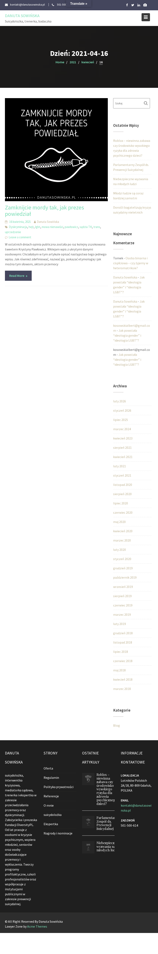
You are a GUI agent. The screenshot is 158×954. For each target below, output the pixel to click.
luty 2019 (119, 624)
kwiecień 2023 (122, 438)
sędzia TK (86, 227)
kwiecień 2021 (122, 457)
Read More (16, 276)
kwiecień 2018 (122, 679)
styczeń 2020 (122, 559)
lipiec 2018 (120, 652)
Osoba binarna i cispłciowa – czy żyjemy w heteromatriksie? (130, 263)
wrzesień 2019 (123, 587)
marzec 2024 (122, 429)
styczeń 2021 (122, 475)
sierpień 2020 (122, 494)
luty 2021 (119, 466)
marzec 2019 (122, 614)
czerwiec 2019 (122, 605)
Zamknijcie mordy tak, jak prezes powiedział (44, 210)
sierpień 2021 (122, 447)
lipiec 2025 (120, 420)
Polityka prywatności (58, 787)
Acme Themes (37, 926)
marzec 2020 (122, 540)
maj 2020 (119, 522)
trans (96, 227)
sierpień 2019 (122, 596)
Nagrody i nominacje (58, 833)
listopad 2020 (122, 485)
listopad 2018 (122, 642)
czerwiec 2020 (122, 512)
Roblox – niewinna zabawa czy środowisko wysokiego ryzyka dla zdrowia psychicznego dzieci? (106, 789)
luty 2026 (119, 401)
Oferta (48, 768)
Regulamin (51, 777)
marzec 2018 (122, 689)
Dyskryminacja (18, 227)
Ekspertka (51, 824)
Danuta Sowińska (22, 15)
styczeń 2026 (122, 410)
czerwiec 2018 (122, 661)
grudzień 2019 (123, 568)
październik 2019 (125, 577)
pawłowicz (71, 227)
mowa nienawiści (52, 227)
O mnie (49, 805)
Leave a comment (20, 237)
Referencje (51, 796)
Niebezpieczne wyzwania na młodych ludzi (107, 846)
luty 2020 (119, 549)
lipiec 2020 (120, 503)
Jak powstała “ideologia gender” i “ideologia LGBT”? (127, 335)
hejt (31, 227)
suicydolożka (53, 815)
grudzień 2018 (123, 633)
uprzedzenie (13, 232)
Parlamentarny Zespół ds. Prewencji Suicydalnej (107, 823)
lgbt (37, 227)
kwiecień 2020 (122, 531)
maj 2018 (119, 670)
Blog (116, 725)
